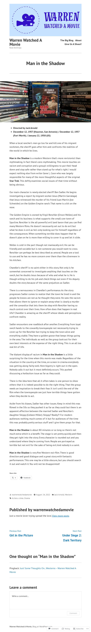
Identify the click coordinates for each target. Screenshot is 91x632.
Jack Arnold (59, 494)
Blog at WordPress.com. (42, 626)
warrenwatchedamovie (22, 494)
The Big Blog (66, 40)
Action (15, 498)
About (78, 40)
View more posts (60, 515)
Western (68, 494)
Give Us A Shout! (73, 44)
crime (20, 498)
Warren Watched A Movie (25, 42)
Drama (27, 498)
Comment (73, 613)
